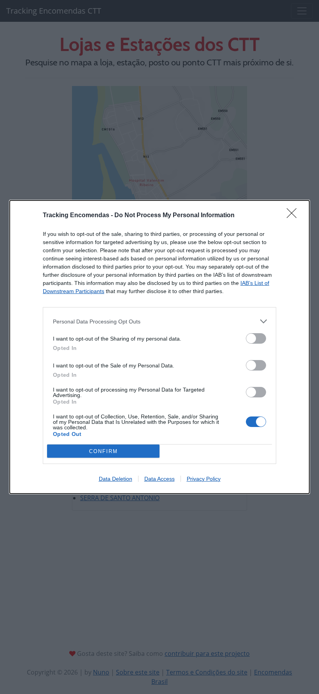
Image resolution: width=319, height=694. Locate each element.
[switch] (256, 338)
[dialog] (159, 347)
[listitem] (159, 321)
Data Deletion (115, 479)
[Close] (294, 215)
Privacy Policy (204, 479)
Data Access (159, 479)
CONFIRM (103, 451)
